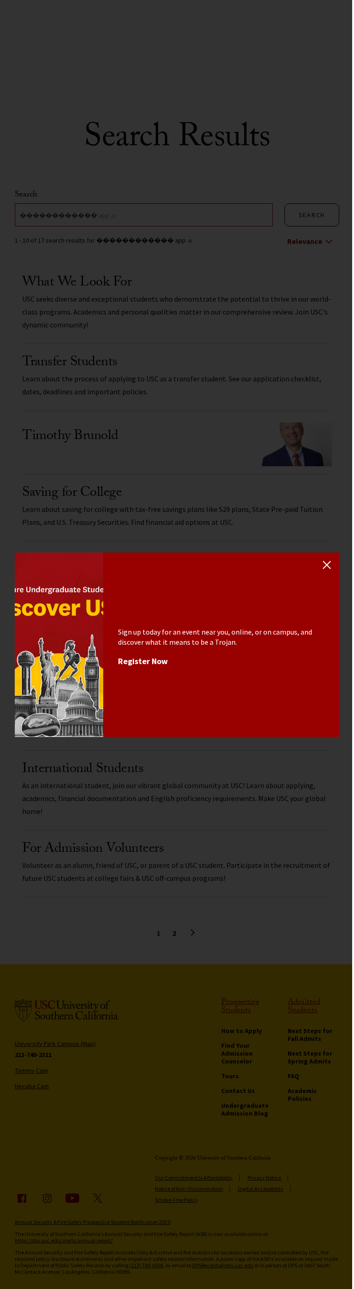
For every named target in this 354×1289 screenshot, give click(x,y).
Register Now (143, 661)
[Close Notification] (327, 565)
